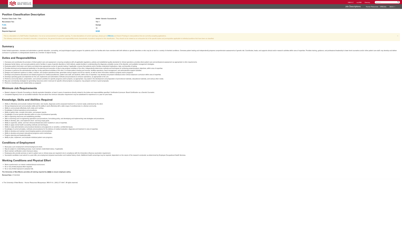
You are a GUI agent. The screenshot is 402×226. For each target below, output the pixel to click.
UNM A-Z (350, 2)
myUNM (359, 2)
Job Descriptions (353, 6)
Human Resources (372, 7)
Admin (392, 7)
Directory (367, 2)
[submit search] (398, 2)
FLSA (4, 25)
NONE (98, 31)
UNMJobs (383, 7)
